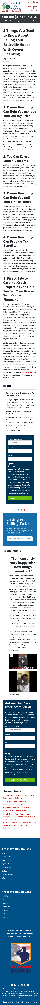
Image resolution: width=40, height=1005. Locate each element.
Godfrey (5, 871)
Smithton (5, 896)
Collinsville (6, 906)
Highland (5, 864)
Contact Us (29, 931)
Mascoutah (6, 910)
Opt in (11, 463)
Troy (3, 914)
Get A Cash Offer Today (10, 21)
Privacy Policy (22, 936)
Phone (11, 447)
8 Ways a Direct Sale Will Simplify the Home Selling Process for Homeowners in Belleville (19, 825)
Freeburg (5, 899)
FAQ (20, 934)
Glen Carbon (6, 860)
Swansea (5, 903)
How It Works (12, 934)
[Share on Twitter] (9, 386)
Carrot (35, 1002)
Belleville (5, 853)
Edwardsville (6, 867)
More (35, 21)
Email (10, 455)
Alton (4, 878)
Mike (7, 61)
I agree (12, 466)
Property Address (15, 439)
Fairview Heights (8, 874)
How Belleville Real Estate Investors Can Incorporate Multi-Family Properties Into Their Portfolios (19, 816)
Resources (11, 936)
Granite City (6, 857)
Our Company (26, 21)
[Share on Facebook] (4, 386)
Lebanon (5, 921)
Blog (30, 936)
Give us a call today (29, 372)
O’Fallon (5, 917)
